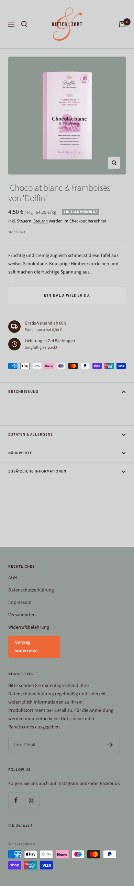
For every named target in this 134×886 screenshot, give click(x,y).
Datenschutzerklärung (31, 590)
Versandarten (22, 614)
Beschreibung (23, 391)
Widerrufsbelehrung (28, 627)
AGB (12, 577)
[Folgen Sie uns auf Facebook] (16, 800)
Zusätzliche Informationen (37, 471)
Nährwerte (20, 453)
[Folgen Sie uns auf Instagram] (31, 800)
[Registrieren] (110, 745)
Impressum (20, 602)
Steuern (40, 221)
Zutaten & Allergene (30, 434)
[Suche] (24, 24)
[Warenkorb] (122, 24)
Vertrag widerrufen (26, 646)
